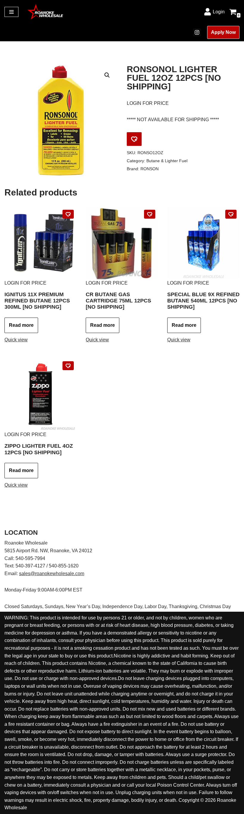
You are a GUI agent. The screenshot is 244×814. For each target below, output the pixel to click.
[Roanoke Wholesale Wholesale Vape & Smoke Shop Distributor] (45, 11)
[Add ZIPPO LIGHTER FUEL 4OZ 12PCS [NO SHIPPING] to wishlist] (68, 365)
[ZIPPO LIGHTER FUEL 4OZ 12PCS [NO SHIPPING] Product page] (40, 394)
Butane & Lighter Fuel (166, 160)
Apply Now (223, 32)
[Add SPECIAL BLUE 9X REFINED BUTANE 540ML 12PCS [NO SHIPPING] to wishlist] (231, 214)
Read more (21, 325)
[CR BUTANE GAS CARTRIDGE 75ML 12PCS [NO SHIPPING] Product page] (121, 243)
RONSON (149, 168)
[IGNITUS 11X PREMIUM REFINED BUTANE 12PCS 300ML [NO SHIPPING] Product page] (40, 243)
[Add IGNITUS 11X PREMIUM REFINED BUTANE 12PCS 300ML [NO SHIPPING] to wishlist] (68, 214)
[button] (107, 75)
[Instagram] (197, 32)
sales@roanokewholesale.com (51, 573)
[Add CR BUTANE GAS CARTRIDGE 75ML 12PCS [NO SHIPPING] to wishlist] (149, 214)
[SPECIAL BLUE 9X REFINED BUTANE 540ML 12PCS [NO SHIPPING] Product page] (203, 243)
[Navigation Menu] (11, 12)
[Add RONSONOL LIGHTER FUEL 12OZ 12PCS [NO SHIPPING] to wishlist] (134, 139)
